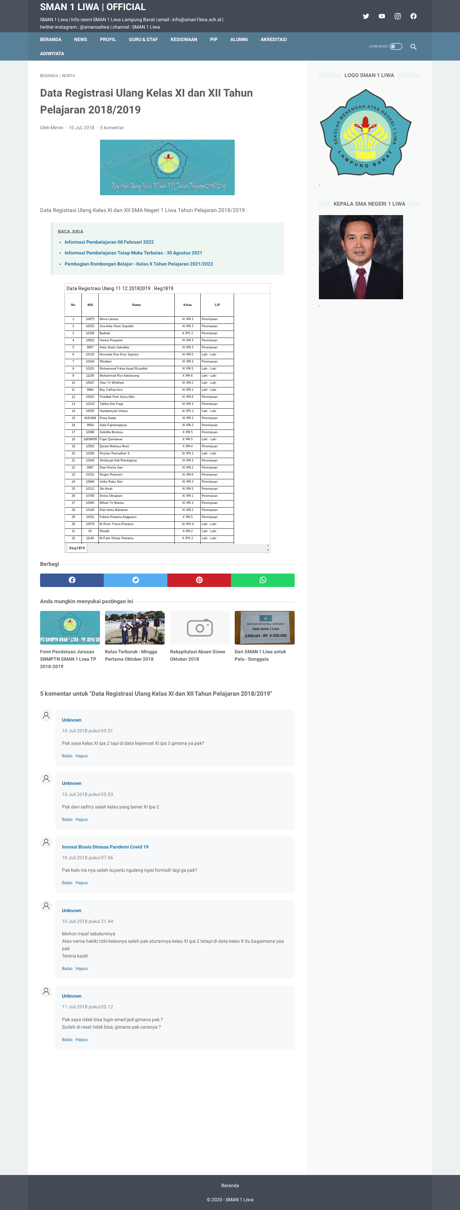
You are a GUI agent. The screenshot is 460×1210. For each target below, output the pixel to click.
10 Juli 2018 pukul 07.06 (87, 857)
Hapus (81, 755)
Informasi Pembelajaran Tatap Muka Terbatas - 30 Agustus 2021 (133, 253)
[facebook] (412, 16)
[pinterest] (199, 580)
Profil (108, 39)
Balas (67, 755)
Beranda (50, 39)
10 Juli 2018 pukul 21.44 (87, 921)
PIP (214, 39)
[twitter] (365, 16)
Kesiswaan (184, 39)
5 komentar (112, 127)
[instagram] (397, 16)
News (80, 39)
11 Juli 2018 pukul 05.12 (87, 1006)
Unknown (71, 720)
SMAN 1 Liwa (240, 1199)
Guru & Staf (143, 39)
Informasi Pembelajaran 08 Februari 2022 (109, 242)
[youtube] (381, 16)
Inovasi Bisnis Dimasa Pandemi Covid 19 (105, 847)
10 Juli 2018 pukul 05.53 (87, 794)
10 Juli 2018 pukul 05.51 (87, 730)
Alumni (239, 39)
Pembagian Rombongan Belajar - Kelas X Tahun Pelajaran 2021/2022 (139, 264)
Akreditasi (274, 39)
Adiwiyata (52, 53)
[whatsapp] (263, 580)
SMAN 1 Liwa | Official (93, 6)
